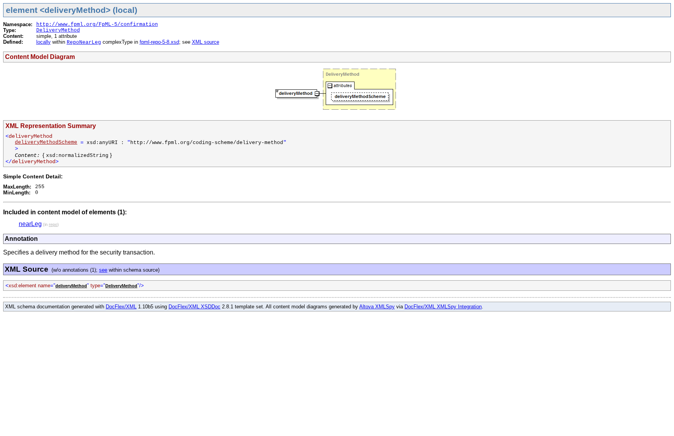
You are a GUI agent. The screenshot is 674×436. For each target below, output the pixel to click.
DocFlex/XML (121, 307)
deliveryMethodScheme (46, 142)
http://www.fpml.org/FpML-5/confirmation (97, 24)
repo (53, 224)
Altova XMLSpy (377, 307)
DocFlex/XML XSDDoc (194, 307)
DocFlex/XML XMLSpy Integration (443, 307)
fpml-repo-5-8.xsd (159, 42)
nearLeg (30, 224)
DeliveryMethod (58, 30)
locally (43, 42)
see (103, 270)
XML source (205, 42)
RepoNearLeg (84, 42)
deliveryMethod (71, 285)
